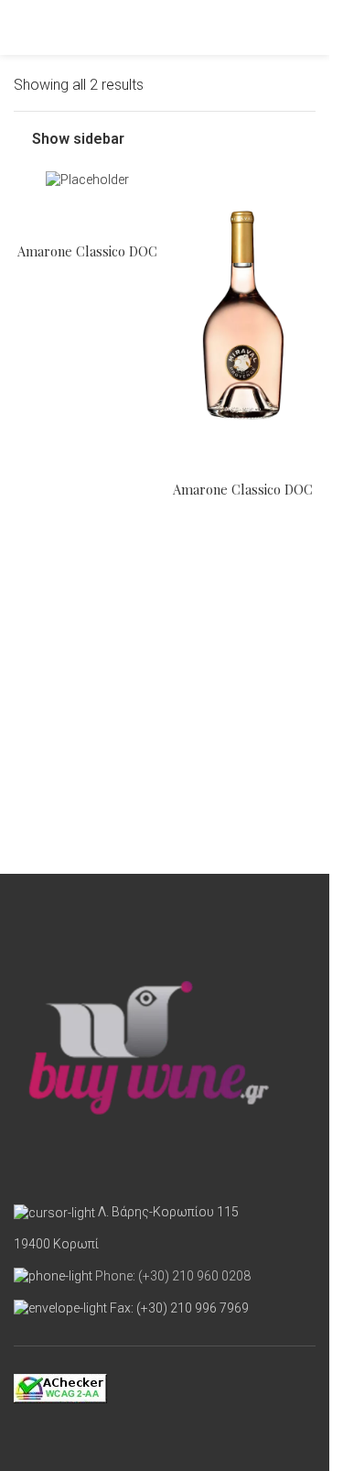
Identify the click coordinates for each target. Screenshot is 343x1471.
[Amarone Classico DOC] (87, 180)
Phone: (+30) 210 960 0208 (173, 1276)
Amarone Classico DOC (87, 251)
